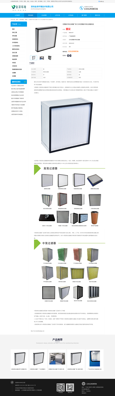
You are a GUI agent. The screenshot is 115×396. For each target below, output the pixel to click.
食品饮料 (14, 59)
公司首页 (17, 15)
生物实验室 (15, 56)
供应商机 (30, 15)
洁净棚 (14, 76)
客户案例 (84, 15)
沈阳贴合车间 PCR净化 (16, 111)
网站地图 (39, 390)
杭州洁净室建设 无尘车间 (17, 95)
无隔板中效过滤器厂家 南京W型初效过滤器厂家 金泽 (42, 369)
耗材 (26, 19)
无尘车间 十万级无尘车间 (17, 85)
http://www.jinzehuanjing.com (37, 331)
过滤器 (14, 72)
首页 (17, 19)
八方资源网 (24, 390)
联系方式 (97, 15)
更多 (25, 81)
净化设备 (14, 35)
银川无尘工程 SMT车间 (94, 369)
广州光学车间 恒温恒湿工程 (76, 369)
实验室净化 (15, 39)
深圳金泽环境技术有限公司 (21, 388)
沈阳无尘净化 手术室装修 (17, 92)
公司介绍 (57, 15)
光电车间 (14, 66)
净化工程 (14, 32)
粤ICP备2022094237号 (31, 385)
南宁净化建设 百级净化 (17, 108)
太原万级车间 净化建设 (17, 114)
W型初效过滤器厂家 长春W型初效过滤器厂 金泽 (60, 369)
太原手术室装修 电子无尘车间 (18, 101)
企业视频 (44, 15)
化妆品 (14, 62)
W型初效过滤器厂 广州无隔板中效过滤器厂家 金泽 (23, 369)
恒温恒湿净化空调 (17, 69)
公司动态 (70, 15)
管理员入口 (34, 390)
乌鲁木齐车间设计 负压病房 (18, 104)
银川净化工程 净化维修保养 (18, 88)
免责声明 (29, 390)
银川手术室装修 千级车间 (17, 98)
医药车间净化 (15, 49)
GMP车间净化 (16, 46)
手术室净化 (15, 42)
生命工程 (14, 52)
